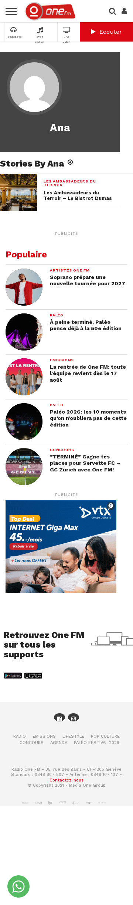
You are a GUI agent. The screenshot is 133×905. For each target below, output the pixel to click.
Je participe (66, 467)
